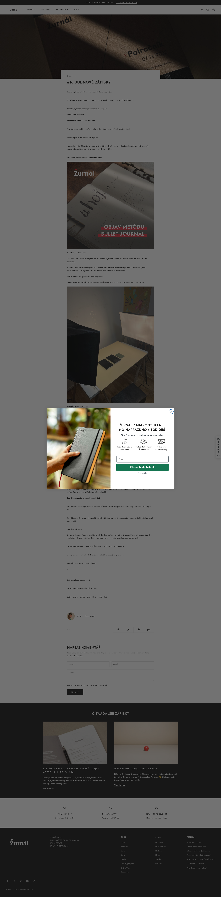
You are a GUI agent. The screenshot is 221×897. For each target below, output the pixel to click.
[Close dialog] (171, 411)
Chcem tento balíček (142, 467)
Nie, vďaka (142, 473)
